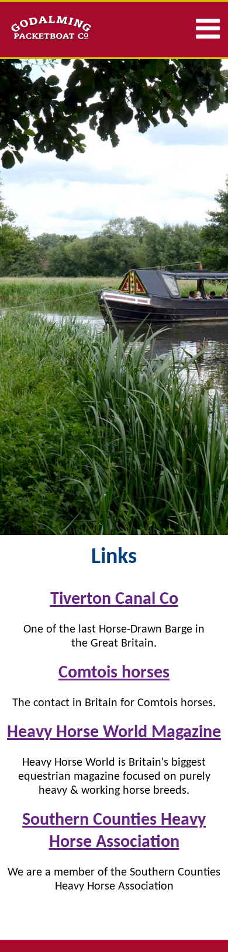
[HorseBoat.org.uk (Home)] (60, 28)
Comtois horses (114, 673)
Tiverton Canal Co (114, 599)
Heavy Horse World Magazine (114, 733)
